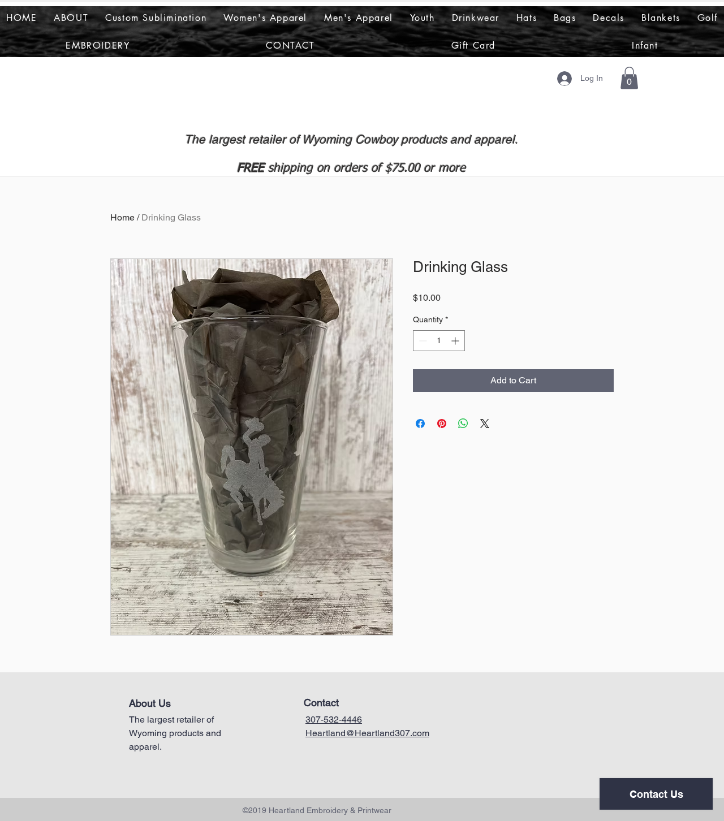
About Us (150, 703)
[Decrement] (422, 341)
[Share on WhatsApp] (463, 423)
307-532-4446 (333, 719)
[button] (629, 78)
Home (122, 217)
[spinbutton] (439, 341)
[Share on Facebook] (420, 423)
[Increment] (456, 341)
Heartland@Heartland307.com (367, 733)
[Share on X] (485, 423)
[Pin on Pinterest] (442, 423)
